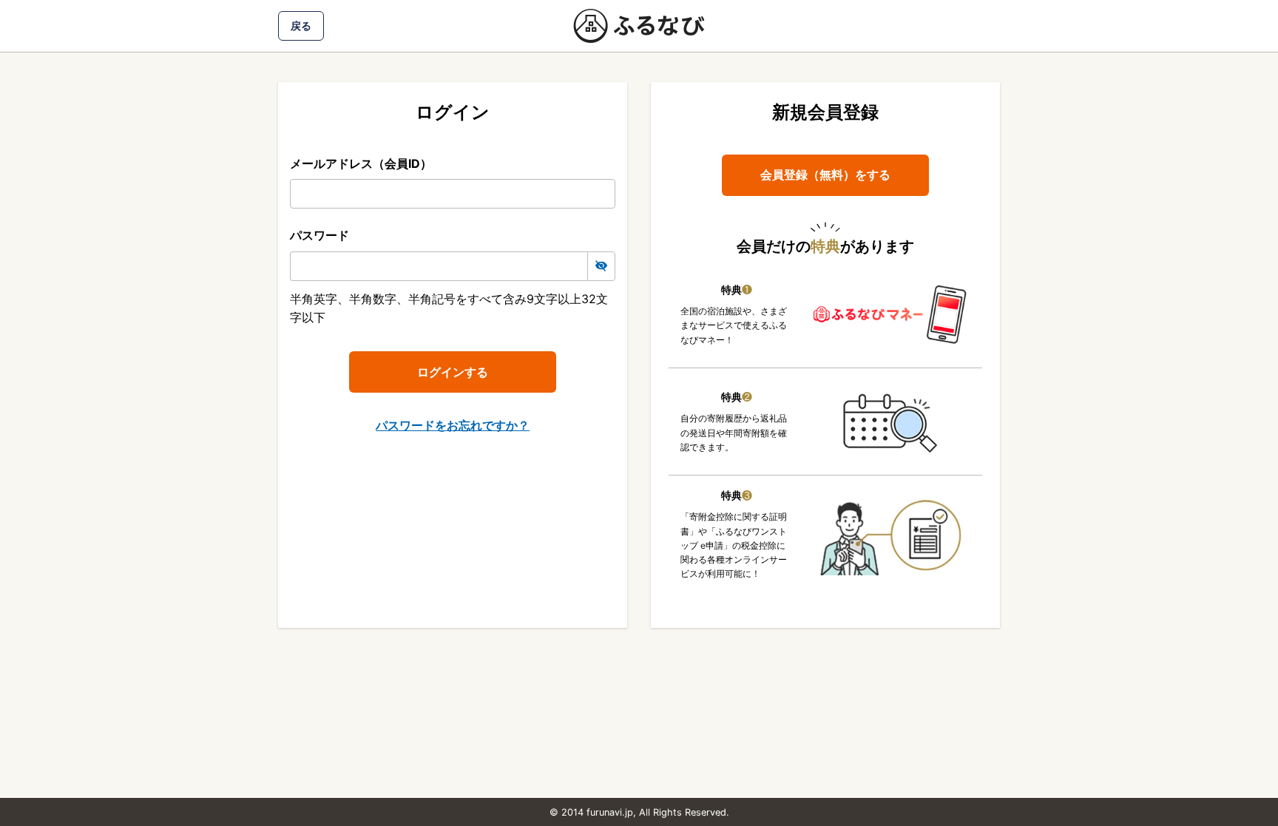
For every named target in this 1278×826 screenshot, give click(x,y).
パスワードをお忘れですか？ (453, 425)
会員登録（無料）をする (825, 174)
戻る (301, 25)
